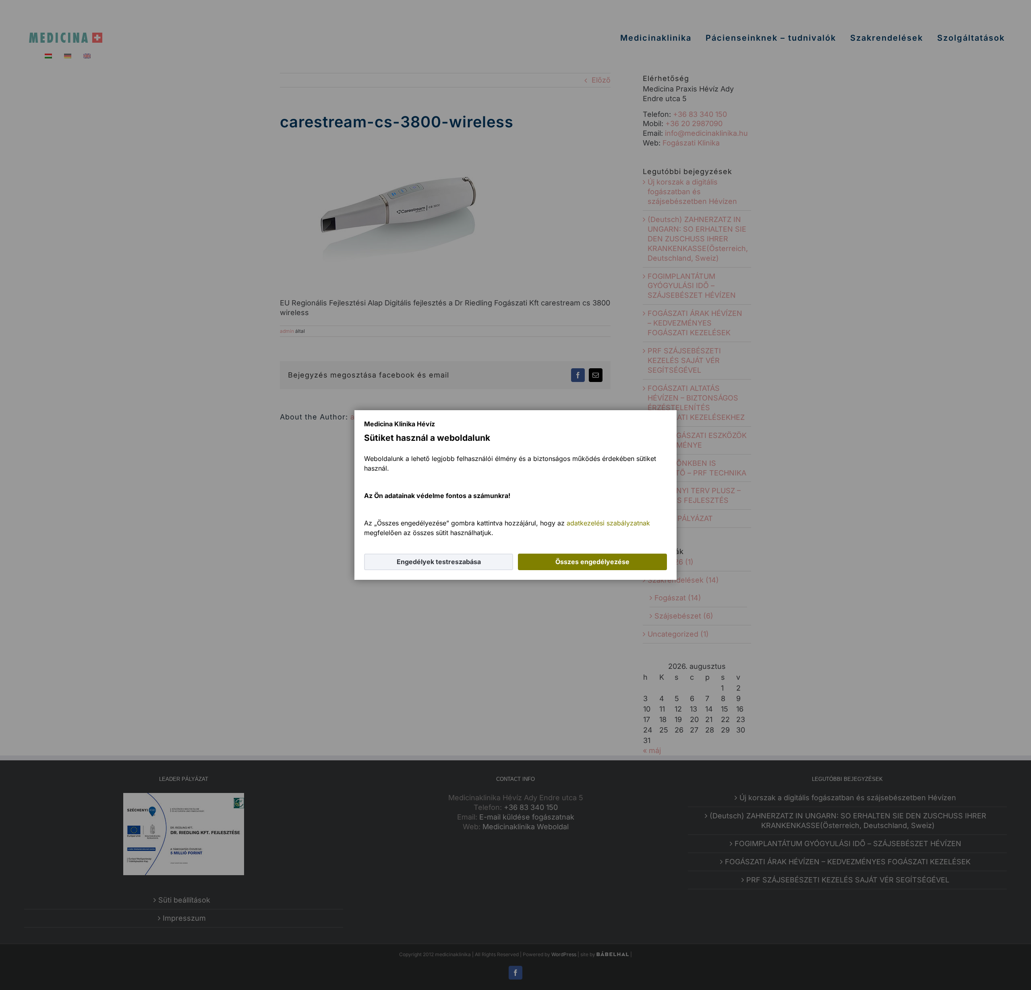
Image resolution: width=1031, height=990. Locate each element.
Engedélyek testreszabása (439, 562)
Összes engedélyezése (592, 562)
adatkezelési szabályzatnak (608, 523)
